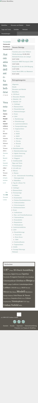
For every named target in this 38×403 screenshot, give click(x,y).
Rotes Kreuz (19, 237)
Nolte (15, 295)
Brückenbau (7, 274)
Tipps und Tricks (17, 163)
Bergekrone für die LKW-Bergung (22, 66)
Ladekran (15, 284)
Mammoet (19, 287)
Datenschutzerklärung (31, 326)
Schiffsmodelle (17, 161)
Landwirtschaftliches (21, 124)
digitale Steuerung (19, 153)
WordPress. (33, 328)
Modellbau (15, 92)
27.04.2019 (6, 95)
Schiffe (15, 247)
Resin (20, 298)
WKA (20, 305)
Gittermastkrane (19, 217)
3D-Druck (16, 94)
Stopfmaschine (7, 301)
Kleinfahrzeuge (19, 121)
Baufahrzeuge (19, 119)
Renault (18, 143)
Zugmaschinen (19, 129)
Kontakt (12, 326)
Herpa (29, 280)
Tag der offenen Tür (19, 183)
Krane (16, 114)
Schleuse (28, 298)
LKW (15, 116)
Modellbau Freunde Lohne (4, 197)
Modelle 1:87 (17, 101)
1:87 (6, 269)
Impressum (20, 326)
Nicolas (18, 141)
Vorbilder (15, 185)
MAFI (18, 133)
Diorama (18, 274)
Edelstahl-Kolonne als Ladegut (21, 56)
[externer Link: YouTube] (19, 40)
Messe (6, 291)
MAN (17, 136)
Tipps (27, 301)
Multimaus (10, 295)
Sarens (23, 298)
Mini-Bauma (12, 292)
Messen (15, 170)
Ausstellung (27, 270)
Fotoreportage (17, 193)
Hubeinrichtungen (19, 111)
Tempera (25, 328)
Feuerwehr (18, 234)
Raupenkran (14, 298)
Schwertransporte (19, 205)
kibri (5, 284)
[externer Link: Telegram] (26, 40)
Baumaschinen (18, 106)
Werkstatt (15, 252)
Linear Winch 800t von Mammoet (22, 71)
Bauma (16, 173)
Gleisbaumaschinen (19, 207)
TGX (24, 301)
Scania (18, 146)
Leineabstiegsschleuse (26, 284)
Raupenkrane (18, 222)
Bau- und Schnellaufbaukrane (23, 215)
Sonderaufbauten (19, 242)
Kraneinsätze (18, 197)
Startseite (5, 326)
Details (14, 87)
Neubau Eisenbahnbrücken (22, 200)
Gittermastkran (9, 281)
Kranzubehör (18, 220)
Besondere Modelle (19, 97)
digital (13, 274)
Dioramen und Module (19, 89)
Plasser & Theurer (23, 295)
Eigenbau (25, 274)
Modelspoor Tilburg (7, 194)
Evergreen (13, 277)
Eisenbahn (6, 277)
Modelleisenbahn (18, 148)
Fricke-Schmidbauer (29, 277)
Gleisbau (16, 195)
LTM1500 (13, 287)
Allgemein (15, 84)
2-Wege (11, 270)
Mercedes (19, 138)
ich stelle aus (17, 168)
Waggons (17, 158)
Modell (21, 291)
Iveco (17, 131)
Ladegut (9, 284)
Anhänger (17, 104)
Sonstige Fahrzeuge (19, 249)
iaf (33, 281)
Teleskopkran (17, 301)
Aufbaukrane (18, 212)
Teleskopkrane (18, 225)
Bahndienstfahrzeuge (20, 151)
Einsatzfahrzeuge (19, 109)
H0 (25, 281)
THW (16, 239)
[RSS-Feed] (23, 40)
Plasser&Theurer (7, 298)
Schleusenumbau (19, 202)
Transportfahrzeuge (21, 126)
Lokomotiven (18, 156)
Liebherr (6, 287)
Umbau (7, 305)
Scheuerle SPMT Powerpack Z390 (22, 61)
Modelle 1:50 (17, 99)
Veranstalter (7, 42)
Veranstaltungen (17, 165)
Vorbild (14, 305)
